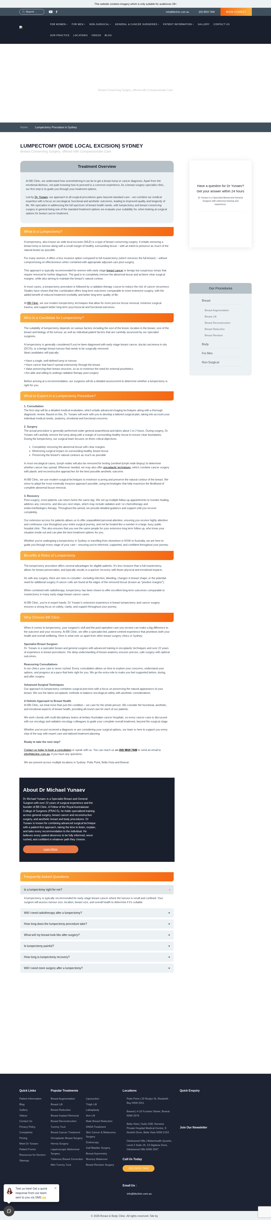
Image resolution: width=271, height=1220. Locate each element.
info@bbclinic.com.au (177, 12)
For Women (58, 24)
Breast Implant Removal (65, 1115)
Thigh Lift (91, 1104)
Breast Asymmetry (96, 1153)
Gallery (204, 24)
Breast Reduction (215, 329)
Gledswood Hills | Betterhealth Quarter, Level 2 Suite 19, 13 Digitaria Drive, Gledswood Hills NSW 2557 (149, 1145)
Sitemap (24, 1160)
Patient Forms (27, 1149)
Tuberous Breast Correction (67, 1159)
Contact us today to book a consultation (47, 749)
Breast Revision (214, 335)
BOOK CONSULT (236, 11)
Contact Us (221, 24)
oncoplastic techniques (117, 467)
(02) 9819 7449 (207, 12)
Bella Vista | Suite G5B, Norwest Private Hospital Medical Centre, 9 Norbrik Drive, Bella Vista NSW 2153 (148, 1128)
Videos (96, 35)
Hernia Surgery (59, 1143)
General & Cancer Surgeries (136, 24)
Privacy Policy (27, 1126)
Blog (108, 35)
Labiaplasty (92, 1110)
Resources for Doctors (32, 1154)
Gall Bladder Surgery (98, 1147)
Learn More (51, 849)
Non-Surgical (99, 24)
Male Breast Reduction (99, 1121)
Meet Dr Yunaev (28, 1143)
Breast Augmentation (217, 310)
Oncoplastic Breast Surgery (67, 1138)
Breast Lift (210, 316)
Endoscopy (92, 1142)
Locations (80, 35)
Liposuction (92, 1098)
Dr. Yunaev (41, 197)
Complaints (25, 1132)
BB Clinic (32, 303)
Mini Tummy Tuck (61, 1164)
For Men (77, 24)
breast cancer (115, 270)
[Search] (24, 12)
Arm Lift (90, 1115)
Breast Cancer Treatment (65, 1132)
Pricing (23, 1138)
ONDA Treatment (96, 1126)
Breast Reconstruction (217, 322)
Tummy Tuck (58, 1126)
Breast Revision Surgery (100, 1164)
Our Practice (60, 35)
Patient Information (177, 24)
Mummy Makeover (97, 1159)
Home (24, 127)
